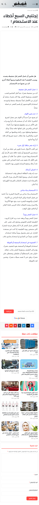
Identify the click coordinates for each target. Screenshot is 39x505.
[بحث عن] (2, 5)
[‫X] (28, 325)
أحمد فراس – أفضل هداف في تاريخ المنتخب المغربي (10, 434)
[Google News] (19, 318)
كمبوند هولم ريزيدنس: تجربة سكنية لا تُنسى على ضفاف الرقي (29, 414)
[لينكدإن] (24, 325)
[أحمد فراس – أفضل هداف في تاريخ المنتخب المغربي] (10, 426)
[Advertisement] (19, 52)
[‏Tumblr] (19, 325)
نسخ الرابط (9, 311)
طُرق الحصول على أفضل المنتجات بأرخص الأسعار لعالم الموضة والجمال (30, 434)
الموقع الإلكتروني (33, 490)
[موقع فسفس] (19, 4)
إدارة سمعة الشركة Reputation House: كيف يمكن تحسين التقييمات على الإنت (29, 373)
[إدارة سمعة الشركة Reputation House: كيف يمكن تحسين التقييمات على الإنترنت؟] (29, 364)
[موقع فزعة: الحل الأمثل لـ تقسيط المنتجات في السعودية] (10, 344)
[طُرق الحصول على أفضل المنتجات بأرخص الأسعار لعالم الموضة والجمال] (29, 426)
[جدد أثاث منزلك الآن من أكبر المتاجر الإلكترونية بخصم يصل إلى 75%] (10, 386)
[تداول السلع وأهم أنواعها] (10, 364)
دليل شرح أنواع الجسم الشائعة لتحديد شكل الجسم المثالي (10, 414)
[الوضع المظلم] (5, 5)
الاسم (36, 475)
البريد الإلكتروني (33, 482)
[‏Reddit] (11, 325)
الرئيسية (35, 10)
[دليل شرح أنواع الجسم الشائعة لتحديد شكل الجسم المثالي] (10, 406)
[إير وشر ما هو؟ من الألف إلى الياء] (29, 344)
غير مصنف (29, 10)
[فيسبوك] (32, 325)
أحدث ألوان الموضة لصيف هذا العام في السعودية (29, 394)
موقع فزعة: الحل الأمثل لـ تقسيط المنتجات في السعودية (12, 352)
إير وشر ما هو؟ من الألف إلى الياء (30, 352)
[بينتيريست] (15, 325)
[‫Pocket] (7, 325)
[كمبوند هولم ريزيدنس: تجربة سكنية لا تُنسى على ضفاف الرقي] (29, 406)
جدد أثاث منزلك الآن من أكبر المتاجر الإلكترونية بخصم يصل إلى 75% (10, 394)
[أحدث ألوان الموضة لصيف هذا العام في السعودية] (29, 386)
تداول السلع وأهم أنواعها (12, 371)
